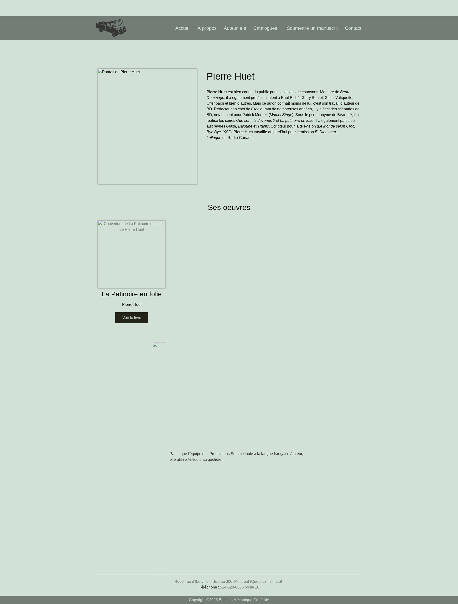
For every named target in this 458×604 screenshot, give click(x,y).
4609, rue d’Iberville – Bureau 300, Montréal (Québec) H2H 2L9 (229, 581)
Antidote (194, 459)
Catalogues (265, 28)
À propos (207, 28)
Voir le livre (131, 318)
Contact (353, 28)
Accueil (182, 28)
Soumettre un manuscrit (312, 28)
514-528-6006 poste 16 (239, 587)
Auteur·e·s (235, 28)
